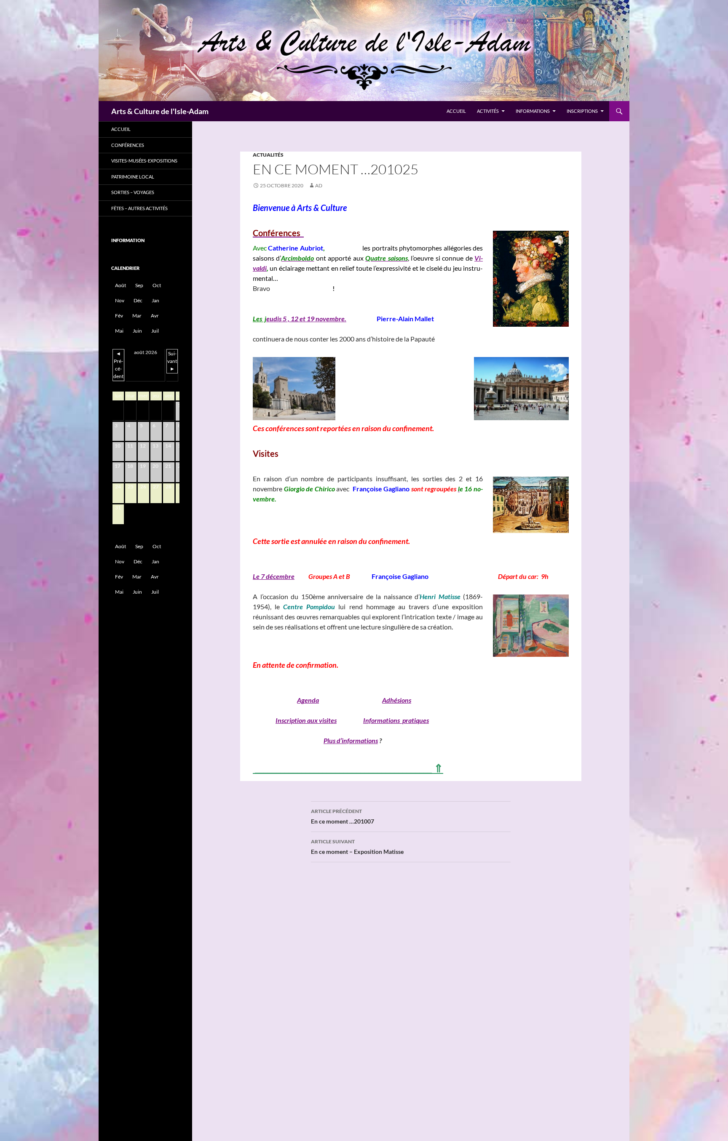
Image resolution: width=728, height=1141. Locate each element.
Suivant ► (172, 361)
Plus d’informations (351, 740)
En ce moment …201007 (342, 816)
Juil (155, 331)
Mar (137, 315)
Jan (155, 300)
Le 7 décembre (273, 576)
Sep (139, 285)
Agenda (308, 700)
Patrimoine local (132, 176)
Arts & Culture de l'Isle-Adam (160, 111)
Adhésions (396, 700)
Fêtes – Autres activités (139, 208)
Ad (318, 185)
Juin (137, 331)
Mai (119, 331)
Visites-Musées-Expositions (144, 160)
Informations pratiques (396, 720)
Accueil (456, 111)
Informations (533, 111)
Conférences (127, 145)
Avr (155, 315)
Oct (157, 285)
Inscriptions (582, 111)
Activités (488, 111)
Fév (119, 315)
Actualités (268, 155)
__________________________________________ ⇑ (348, 768)
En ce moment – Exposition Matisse (357, 846)
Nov (119, 300)
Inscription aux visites (306, 720)
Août (120, 285)
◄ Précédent (118, 364)
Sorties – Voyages (132, 192)
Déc (138, 300)
